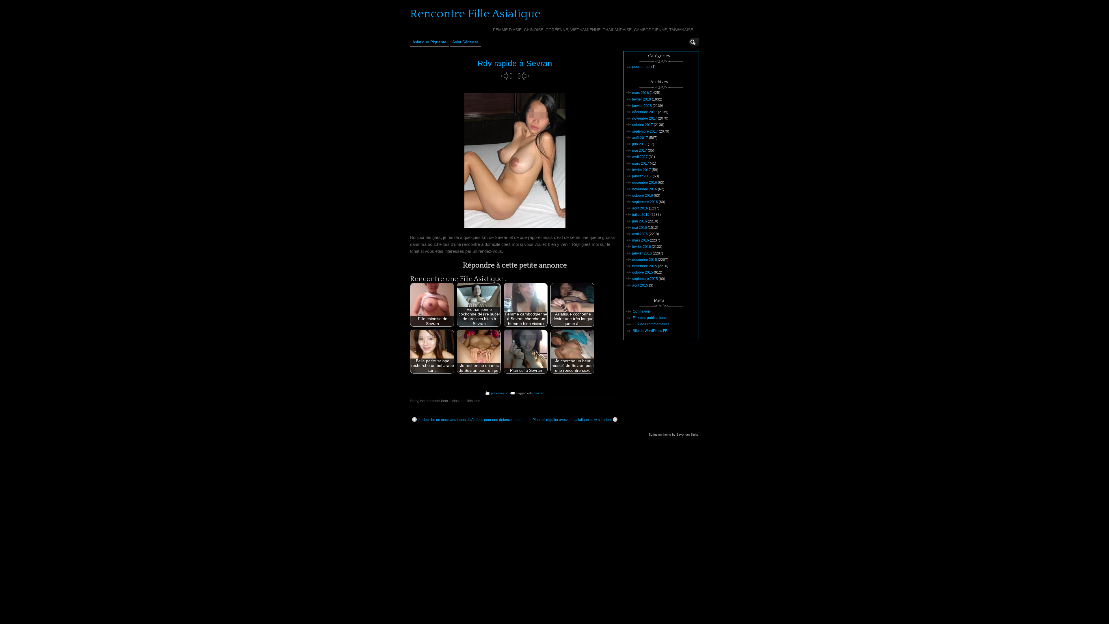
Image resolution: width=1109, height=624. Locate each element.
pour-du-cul (499, 393)
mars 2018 (640, 93)
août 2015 (640, 285)
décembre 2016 (644, 183)
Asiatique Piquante (429, 42)
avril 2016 (640, 234)
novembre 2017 (644, 118)
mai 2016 (639, 228)
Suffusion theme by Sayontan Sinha (673, 434)
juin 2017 (639, 144)
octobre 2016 (642, 196)
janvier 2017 (642, 176)
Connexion (641, 311)
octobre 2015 (642, 272)
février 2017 (641, 170)
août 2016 (640, 208)
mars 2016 (640, 240)
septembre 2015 (645, 279)
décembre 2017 (644, 112)
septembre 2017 (645, 131)
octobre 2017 (642, 125)
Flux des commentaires (651, 324)
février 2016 (641, 247)
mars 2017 (640, 163)
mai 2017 (639, 150)
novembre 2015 (644, 266)
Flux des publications (649, 318)
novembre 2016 (644, 189)
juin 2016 (639, 221)
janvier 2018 (642, 106)
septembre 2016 (645, 202)
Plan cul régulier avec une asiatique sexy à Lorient (572, 420)
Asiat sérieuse (465, 42)
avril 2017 (640, 157)
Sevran (539, 393)
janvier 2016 (642, 253)
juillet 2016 (641, 215)
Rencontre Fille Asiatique (475, 14)
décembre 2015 (644, 260)
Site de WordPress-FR (650, 331)
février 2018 (641, 99)
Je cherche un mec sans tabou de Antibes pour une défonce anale (470, 420)
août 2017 (640, 138)
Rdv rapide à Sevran (514, 63)
